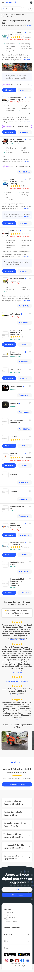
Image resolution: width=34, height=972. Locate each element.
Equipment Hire (20, 14)
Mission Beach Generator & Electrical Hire (17, 681)
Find (11, 14)
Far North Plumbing (17, 672)
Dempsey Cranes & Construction (17, 639)
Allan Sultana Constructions (17, 695)
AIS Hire (17, 719)
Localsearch (5, 14)
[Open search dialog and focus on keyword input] (3, 9)
